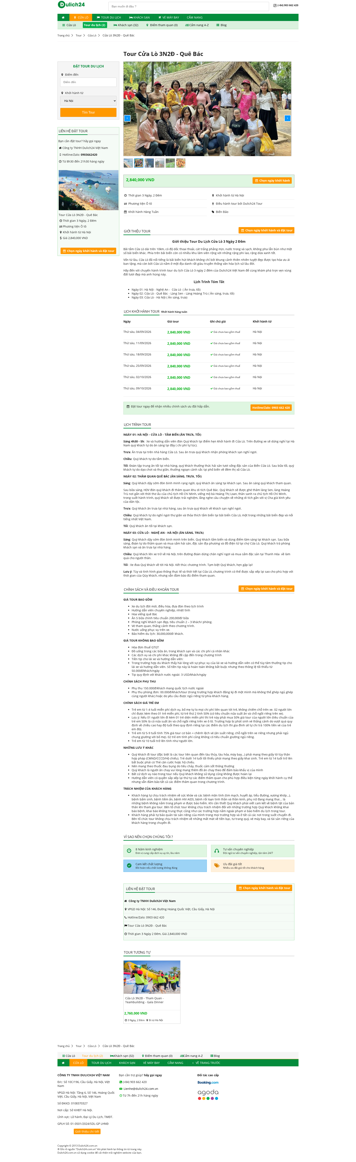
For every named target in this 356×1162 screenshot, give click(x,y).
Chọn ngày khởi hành (274, 180)
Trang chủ (63, 35)
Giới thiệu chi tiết (87, 1131)
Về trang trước (207, 1063)
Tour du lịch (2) (95, 25)
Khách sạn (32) (128, 25)
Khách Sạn (142, 17)
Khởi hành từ (73, 93)
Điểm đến (71, 75)
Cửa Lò (82, 17)
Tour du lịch (111, 17)
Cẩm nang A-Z (199, 25)
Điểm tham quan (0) (163, 25)
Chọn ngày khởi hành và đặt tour (90, 251)
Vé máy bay (171, 17)
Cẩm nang (195, 17)
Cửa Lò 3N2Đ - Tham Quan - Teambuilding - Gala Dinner (144, 1000)
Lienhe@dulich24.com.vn (140, 1089)
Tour (79, 35)
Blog (223, 25)
